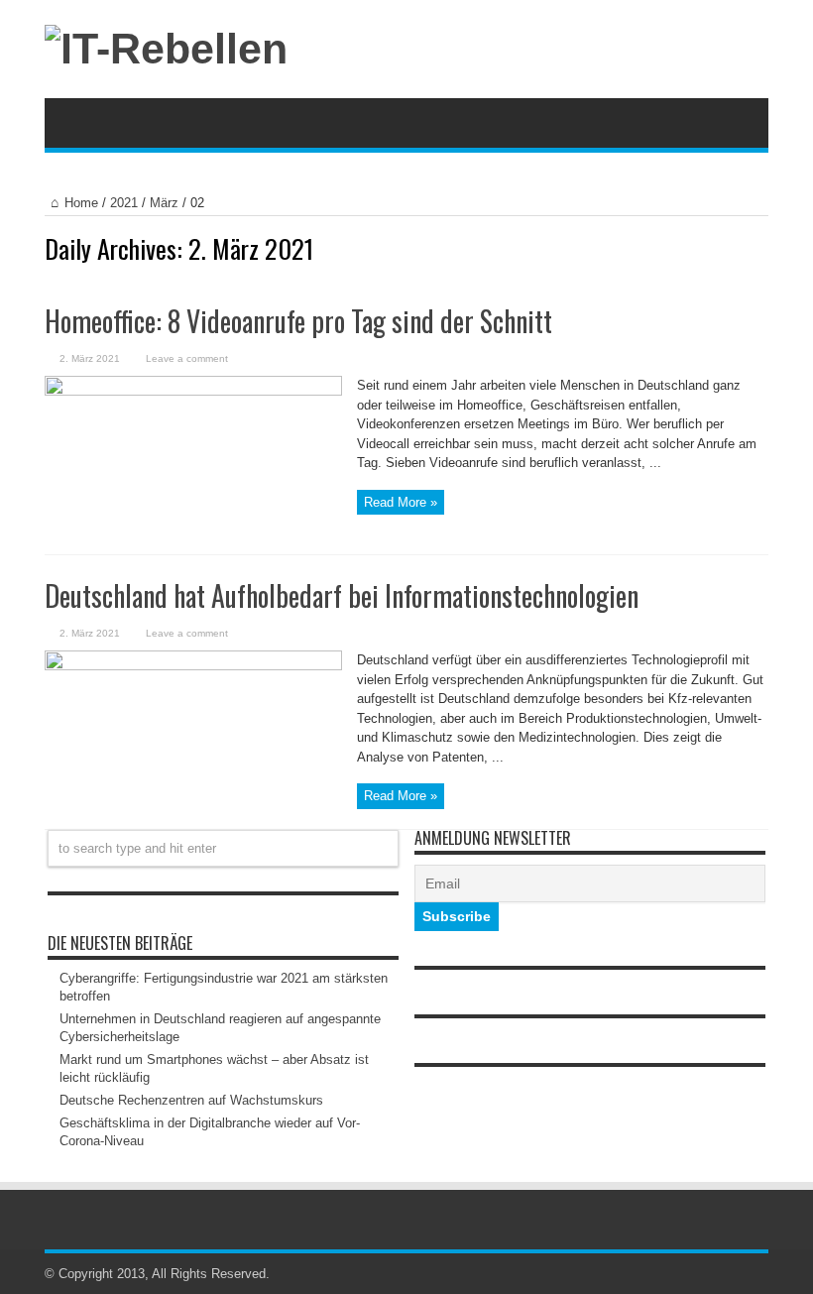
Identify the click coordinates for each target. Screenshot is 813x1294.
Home (81, 202)
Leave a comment (187, 358)
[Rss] (733, 1274)
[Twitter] (756, 1274)
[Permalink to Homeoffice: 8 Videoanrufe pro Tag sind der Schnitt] (193, 391)
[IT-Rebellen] (166, 48)
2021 (124, 202)
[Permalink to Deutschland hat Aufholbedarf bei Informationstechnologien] (193, 665)
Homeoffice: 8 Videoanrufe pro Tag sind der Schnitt (298, 320)
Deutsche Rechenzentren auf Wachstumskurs (191, 1100)
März (164, 202)
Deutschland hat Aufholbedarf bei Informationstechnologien (342, 595)
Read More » (400, 502)
